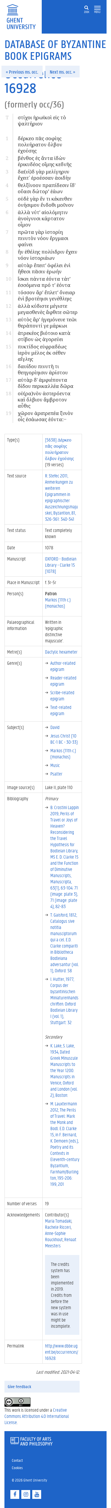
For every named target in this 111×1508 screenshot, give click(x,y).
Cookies (17, 1467)
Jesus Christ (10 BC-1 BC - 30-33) (64, 738)
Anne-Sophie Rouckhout (55, 1236)
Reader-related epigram (63, 680)
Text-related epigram (60, 710)
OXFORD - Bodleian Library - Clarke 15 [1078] (60, 564)
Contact (17, 1460)
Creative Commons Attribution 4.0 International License (36, 1416)
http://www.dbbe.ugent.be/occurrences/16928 (61, 1351)
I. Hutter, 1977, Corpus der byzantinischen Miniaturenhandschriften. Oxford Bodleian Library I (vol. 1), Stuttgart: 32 (64, 1000)
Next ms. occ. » (62, 72)
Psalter (56, 773)
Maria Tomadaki (58, 1221)
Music (55, 765)
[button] (97, 8)
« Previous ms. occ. (22, 72)
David (54, 727)
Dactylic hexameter (61, 652)
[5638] (59, 448)
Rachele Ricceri (58, 1227)
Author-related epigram (62, 666)
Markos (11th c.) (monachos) (58, 602)
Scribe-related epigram (62, 695)
